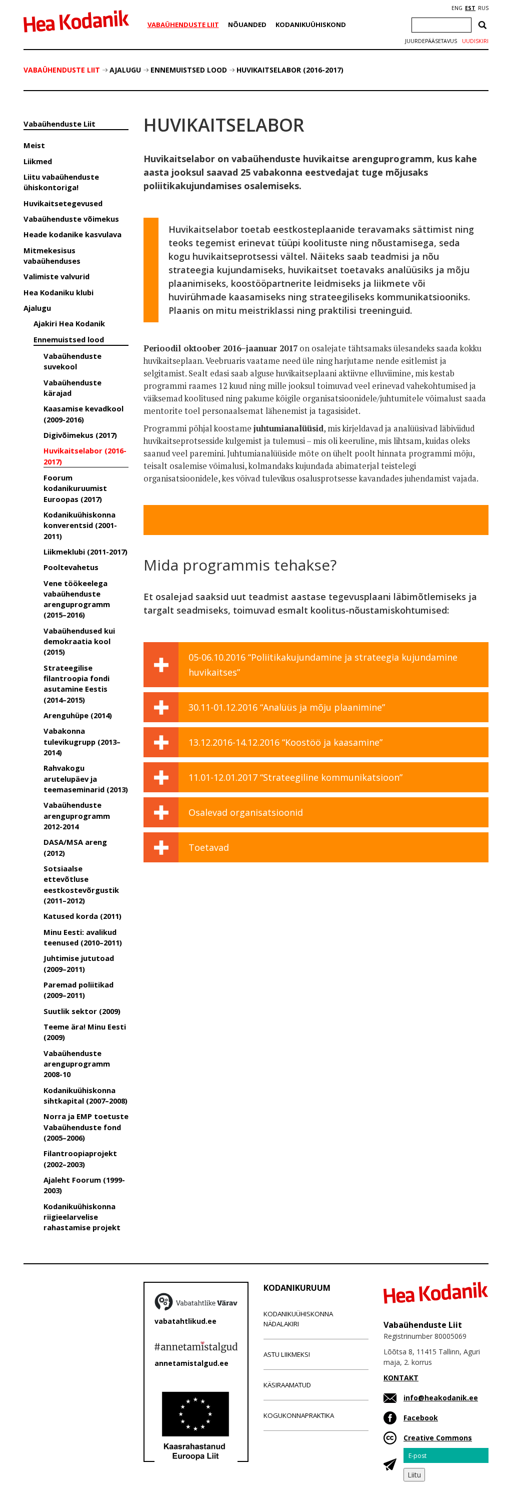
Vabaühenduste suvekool (73, 361)
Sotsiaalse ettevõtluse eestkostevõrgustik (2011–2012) (81, 884)
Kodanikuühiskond (311, 24)
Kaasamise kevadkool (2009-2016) (84, 413)
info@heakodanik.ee (441, 1397)
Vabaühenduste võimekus (71, 219)
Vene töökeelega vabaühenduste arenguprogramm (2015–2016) (77, 599)
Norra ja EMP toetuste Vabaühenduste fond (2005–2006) (86, 1127)
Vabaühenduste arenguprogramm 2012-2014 (77, 815)
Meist (34, 145)
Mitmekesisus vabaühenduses (52, 255)
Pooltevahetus (71, 567)
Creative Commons (438, 1437)
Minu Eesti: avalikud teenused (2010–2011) (83, 937)
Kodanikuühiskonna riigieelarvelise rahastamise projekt (82, 1217)
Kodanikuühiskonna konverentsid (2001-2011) (80, 525)
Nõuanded (247, 24)
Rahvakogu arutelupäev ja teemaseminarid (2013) (86, 778)
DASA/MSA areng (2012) (75, 847)
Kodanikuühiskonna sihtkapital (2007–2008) (86, 1095)
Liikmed (38, 161)
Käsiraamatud (287, 1384)
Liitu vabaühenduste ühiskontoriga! (61, 182)
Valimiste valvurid (57, 276)
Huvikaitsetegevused (63, 203)
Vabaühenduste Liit (183, 24)
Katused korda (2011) (83, 916)
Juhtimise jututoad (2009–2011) (79, 963)
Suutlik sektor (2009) (82, 1011)
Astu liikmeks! (287, 1354)
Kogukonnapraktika (299, 1415)
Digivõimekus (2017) (80, 435)
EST (470, 8)
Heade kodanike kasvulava (73, 234)
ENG (457, 8)
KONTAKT (401, 1377)
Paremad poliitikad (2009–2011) (79, 989)
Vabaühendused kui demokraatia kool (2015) (79, 641)
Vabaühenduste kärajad (73, 387)
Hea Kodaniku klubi (59, 292)
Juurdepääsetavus (431, 41)
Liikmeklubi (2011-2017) (86, 552)
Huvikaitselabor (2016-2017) (290, 70)
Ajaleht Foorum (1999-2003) (84, 1185)
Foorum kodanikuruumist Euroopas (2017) (75, 488)
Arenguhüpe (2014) (78, 715)
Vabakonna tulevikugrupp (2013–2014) (82, 741)
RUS (483, 8)
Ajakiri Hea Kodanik (69, 323)
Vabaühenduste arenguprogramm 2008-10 (77, 1064)
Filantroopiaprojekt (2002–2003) (80, 1158)
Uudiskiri (475, 41)
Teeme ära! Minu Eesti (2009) (85, 1032)
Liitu (414, 1474)
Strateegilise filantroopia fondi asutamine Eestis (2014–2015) (77, 684)
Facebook (421, 1417)
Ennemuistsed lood (188, 70)
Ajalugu (125, 70)
